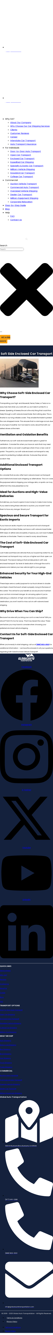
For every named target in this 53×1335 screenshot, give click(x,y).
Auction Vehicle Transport (23, 183)
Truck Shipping (6, 1063)
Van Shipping (5, 1058)
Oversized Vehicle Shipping (23, 191)
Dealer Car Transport (21, 194)
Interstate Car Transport (23, 140)
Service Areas (5, 971)
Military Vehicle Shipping (22, 169)
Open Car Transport (20, 154)
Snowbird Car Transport (22, 172)
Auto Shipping (5, 1040)
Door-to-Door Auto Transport (25, 151)
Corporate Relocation (21, 201)
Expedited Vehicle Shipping (10, 1023)
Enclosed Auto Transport (9, 1019)
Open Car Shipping (7, 1014)
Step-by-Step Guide (15, 205)
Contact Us (16, 219)
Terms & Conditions (14, 1318)
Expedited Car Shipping (22, 162)
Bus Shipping (5, 1049)
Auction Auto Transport (9, 1075)
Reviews (3, 979)
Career (13, 136)
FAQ (12, 216)
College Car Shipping (8, 1028)
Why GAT (3, 975)
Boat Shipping (5, 1054)
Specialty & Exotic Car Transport (26, 165)
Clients (13, 129)
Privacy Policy (12, 1321)
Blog (7, 209)
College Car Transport (21, 176)
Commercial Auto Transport (24, 187)
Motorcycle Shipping (8, 1045)
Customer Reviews (19, 133)
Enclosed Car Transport (22, 158)
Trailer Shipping (6, 1067)
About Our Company (20, 122)
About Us (3, 988)
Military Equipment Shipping (24, 198)
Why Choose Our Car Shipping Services (30, 126)
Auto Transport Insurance (23, 144)
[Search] (1, 331)
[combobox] (11, 249)
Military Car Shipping (8, 1032)
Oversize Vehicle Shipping (10, 1084)
